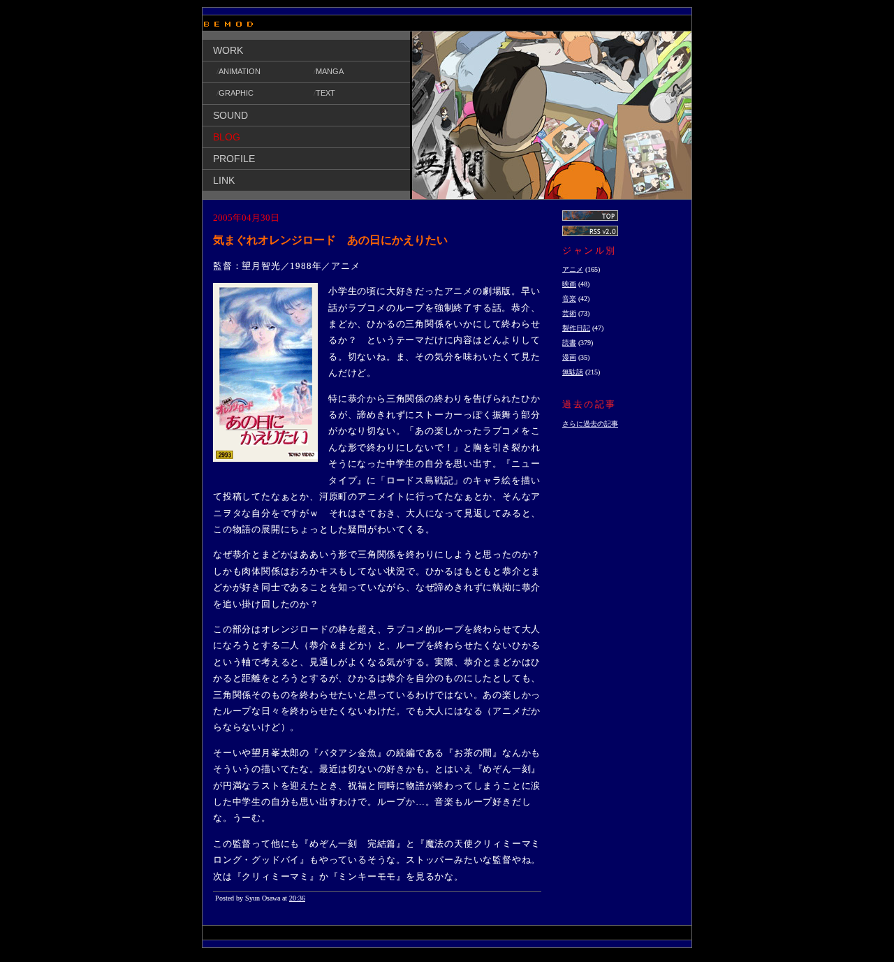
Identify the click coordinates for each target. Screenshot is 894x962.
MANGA (330, 71)
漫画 (569, 357)
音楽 (569, 299)
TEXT (325, 93)
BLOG (226, 137)
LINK (224, 180)
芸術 (569, 313)
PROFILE (234, 158)
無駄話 (572, 372)
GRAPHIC (236, 93)
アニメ (572, 269)
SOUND (230, 115)
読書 (569, 343)
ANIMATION (240, 71)
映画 (569, 284)
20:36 (297, 898)
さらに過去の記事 (590, 424)
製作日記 (576, 328)
